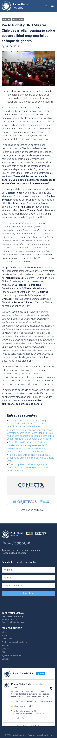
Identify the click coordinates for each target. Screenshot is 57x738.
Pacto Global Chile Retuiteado (31, 726)
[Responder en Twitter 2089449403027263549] (13, 718)
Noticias (6, 20)
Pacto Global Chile (21, 684)
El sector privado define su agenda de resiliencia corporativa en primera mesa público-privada (27, 467)
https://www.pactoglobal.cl (24, 706)
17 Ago (14, 688)
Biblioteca (5, 646)
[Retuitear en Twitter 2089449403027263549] (18, 718)
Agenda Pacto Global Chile (12, 656)
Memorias (5, 649)
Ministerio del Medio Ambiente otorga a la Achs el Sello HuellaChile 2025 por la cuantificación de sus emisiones (29, 423)
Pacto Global (18, 20)
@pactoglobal (38, 684)
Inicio (4, 632)
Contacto (5, 659)
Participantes (7, 639)
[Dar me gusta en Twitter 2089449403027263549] (24, 718)
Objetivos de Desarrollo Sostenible (14, 642)
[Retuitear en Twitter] (18, 726)
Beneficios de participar (31, 510)
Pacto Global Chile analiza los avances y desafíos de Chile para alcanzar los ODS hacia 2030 (30, 457)
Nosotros (5, 635)
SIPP (3, 652)
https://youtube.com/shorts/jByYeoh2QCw (27, 714)
